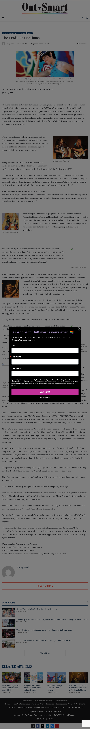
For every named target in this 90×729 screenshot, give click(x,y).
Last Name (16, 368)
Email (13, 345)
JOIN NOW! (45, 392)
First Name (16, 357)
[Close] (79, 328)
